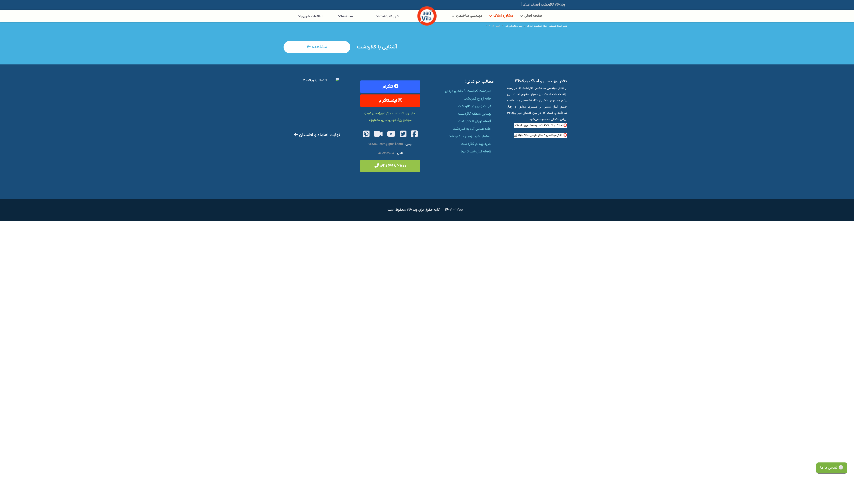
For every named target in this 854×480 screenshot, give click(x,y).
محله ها (347, 16)
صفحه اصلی (533, 16)
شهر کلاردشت (389, 16)
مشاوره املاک (503, 16)
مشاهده (319, 47)
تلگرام (388, 86)
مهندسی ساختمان (469, 16)
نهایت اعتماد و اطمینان (319, 135)
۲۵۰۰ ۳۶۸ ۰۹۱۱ (392, 166)
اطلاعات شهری (311, 16)
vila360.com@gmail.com (386, 144)
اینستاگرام (388, 100)
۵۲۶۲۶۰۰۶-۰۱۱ (386, 153)
